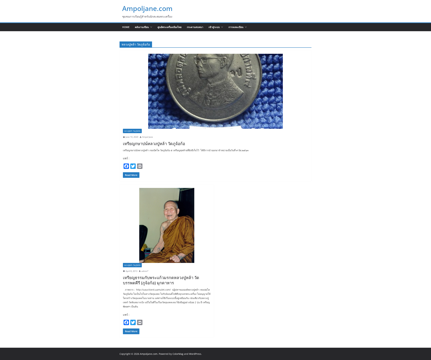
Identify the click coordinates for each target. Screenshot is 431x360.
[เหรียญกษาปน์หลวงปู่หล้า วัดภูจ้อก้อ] (215, 91)
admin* (144, 271)
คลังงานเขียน (142, 27)
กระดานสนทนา (195, 27)
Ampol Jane (147, 137)
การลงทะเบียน (235, 27)
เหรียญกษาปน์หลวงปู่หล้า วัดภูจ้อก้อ (154, 143)
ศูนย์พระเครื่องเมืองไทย (169, 27)
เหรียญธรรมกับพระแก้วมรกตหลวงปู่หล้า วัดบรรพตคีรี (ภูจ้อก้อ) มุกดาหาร (161, 280)
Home (125, 27)
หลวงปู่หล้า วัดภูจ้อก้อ (132, 131)
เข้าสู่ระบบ (214, 27)
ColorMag (178, 353)
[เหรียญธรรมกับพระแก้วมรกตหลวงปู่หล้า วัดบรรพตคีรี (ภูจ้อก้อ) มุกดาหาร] (166, 225)
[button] (150, 27)
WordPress (195, 353)
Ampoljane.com (147, 8)
